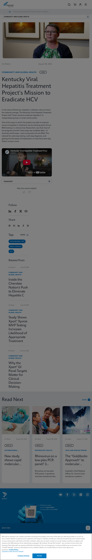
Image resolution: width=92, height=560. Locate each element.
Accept (39, 556)
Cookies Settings (23, 556)
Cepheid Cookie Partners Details (12, 551)
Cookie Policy (13, 550)
